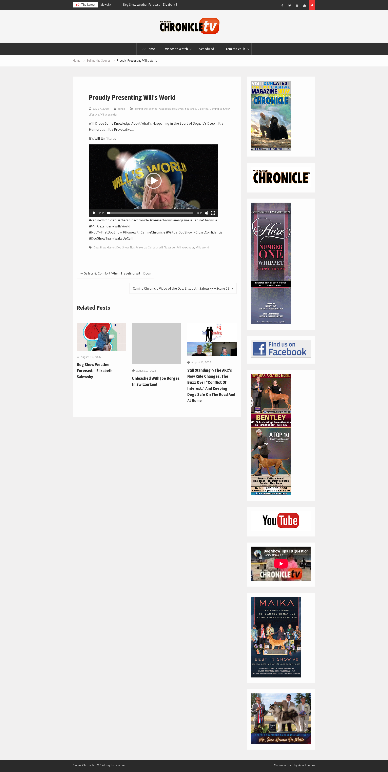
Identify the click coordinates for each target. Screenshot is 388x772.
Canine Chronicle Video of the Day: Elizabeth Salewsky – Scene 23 (181, 288)
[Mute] (207, 213)
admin (121, 108)
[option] (138, 4)
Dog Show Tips (125, 247)
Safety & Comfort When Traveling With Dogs (117, 273)
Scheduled (206, 49)
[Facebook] (282, 5)
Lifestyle (94, 114)
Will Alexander (108, 114)
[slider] (150, 213)
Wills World (202, 247)
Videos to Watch (176, 49)
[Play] (94, 213)
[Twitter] (289, 5)
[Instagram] (297, 5)
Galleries (203, 108)
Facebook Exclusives (171, 108)
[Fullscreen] (213, 213)
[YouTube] (304, 5)
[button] (154, 181)
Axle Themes (306, 765)
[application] (153, 180)
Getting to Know (220, 108)
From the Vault (234, 49)
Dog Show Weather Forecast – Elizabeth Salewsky (134, 4)
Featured (190, 108)
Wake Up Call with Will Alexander (156, 247)
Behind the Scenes (146, 108)
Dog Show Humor (104, 247)
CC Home (148, 49)
